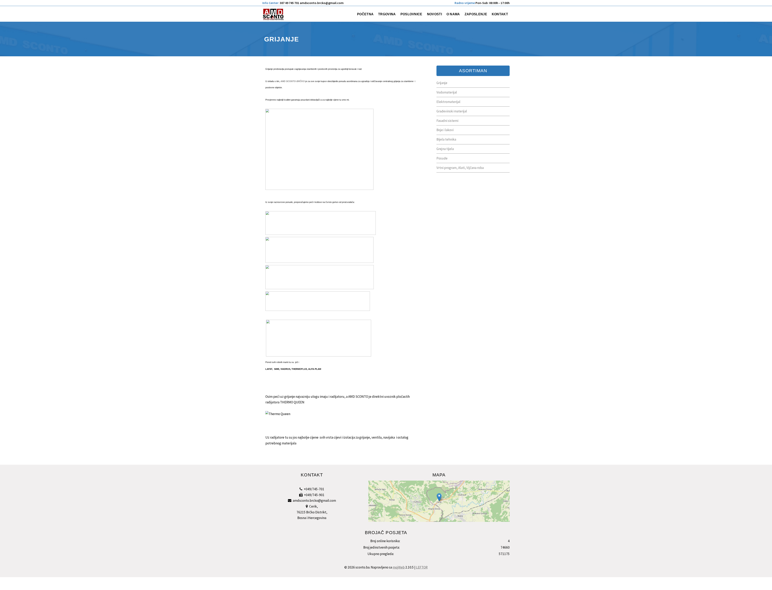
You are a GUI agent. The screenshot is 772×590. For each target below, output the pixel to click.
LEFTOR (422, 567)
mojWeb (399, 567)
